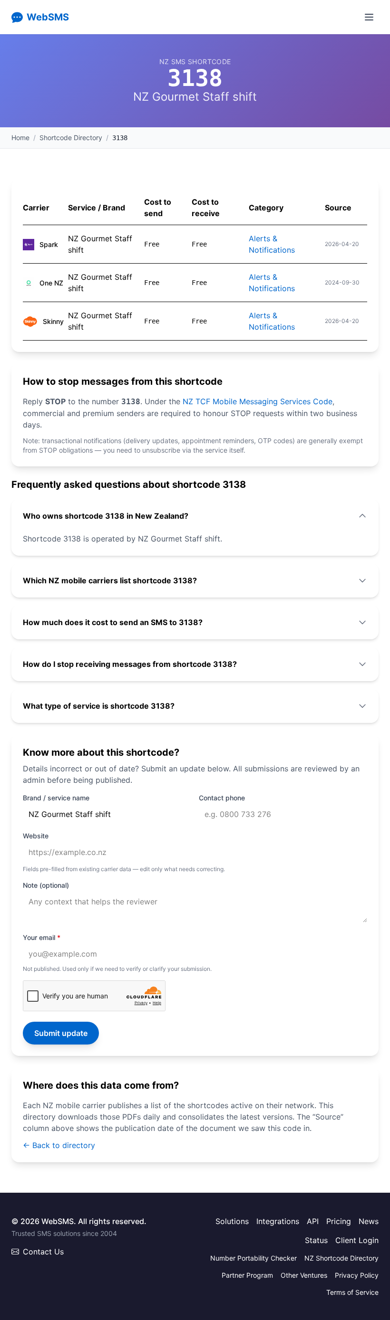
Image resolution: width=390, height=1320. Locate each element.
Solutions (232, 1221)
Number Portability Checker (253, 1258)
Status (316, 1240)
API (313, 1221)
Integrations (277, 1221)
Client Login (357, 1240)
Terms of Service (352, 1292)
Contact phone (222, 798)
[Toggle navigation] (369, 17)
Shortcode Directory (70, 137)
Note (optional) (46, 885)
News (369, 1221)
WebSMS (48, 17)
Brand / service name (56, 798)
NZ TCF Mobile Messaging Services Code (257, 401)
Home (20, 137)
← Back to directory (59, 1145)
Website (36, 836)
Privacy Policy (357, 1275)
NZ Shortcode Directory (341, 1258)
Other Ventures (304, 1275)
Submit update (61, 1033)
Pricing (338, 1221)
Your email (41, 937)
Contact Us (43, 1251)
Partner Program (247, 1275)
